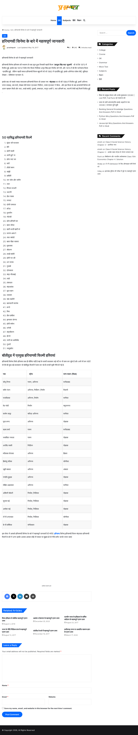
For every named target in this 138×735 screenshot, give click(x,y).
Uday (99, 171)
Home (53, 20)
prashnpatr (11, 48)
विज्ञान (79, 20)
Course (102, 54)
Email (5, 697)
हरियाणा (57, 533)
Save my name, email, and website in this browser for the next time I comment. (38, 708)
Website (52, 697)
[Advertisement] (46, 116)
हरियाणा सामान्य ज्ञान (46, 586)
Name (5, 685)
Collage (102, 50)
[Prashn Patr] (69, 8)
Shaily (99, 164)
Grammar (103, 62)
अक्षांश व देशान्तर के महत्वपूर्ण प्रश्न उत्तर (46, 618)
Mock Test (103, 67)
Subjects (67, 20)
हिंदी (74, 20)
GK (59, 20)
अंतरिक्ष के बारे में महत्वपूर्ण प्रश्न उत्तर (45, 630)
